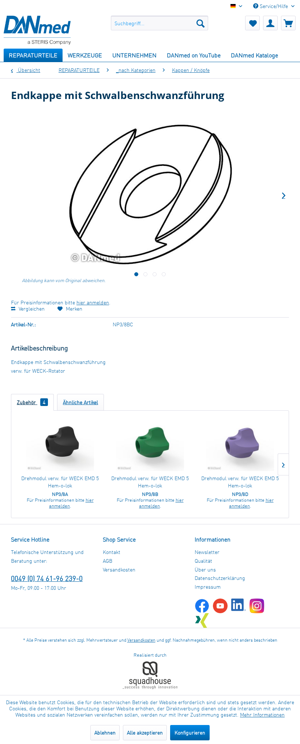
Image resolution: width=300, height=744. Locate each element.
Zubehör (31, 402)
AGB (107, 561)
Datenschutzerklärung (220, 578)
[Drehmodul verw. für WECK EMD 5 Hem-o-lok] (60, 445)
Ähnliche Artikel (80, 402)
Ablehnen (105, 732)
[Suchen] (200, 23)
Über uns (205, 569)
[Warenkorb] (288, 23)
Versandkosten (119, 569)
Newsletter (207, 552)
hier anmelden (92, 302)
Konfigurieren (190, 732)
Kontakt (111, 552)
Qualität (203, 561)
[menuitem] (160, 23)
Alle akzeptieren (145, 732)
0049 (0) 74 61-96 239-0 (47, 578)
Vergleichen (31, 308)
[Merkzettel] (252, 23)
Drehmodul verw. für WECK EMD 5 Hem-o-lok (60, 482)
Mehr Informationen (262, 714)
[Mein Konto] (270, 23)
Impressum (208, 587)
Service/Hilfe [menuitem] (273, 6)
